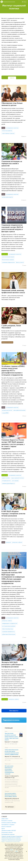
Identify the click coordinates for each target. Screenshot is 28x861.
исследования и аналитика (12, 128)
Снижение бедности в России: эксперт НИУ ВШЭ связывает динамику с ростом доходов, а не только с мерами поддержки (12, 444)
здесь (12, 849)
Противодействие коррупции (7, 834)
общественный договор (7, 629)
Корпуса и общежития (6, 826)
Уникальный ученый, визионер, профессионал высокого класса (13, 291)
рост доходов (15, 480)
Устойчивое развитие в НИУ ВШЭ (8, 822)
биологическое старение (8, 259)
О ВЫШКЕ (4, 816)
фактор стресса (20, 262)
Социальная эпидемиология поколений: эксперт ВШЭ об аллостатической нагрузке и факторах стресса (12, 228)
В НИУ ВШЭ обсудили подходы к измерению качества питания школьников (13, 513)
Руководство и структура (6, 820)
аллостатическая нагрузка (8, 256)
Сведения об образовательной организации (11, 839)
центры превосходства (7, 197)
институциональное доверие (8, 626)
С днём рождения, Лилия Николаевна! (11, 326)
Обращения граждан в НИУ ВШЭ (8, 830)
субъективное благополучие (8, 634)
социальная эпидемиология (8, 262)
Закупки (3, 828)
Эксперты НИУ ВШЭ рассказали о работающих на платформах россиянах (12, 664)
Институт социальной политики (14, 7)
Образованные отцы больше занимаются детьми (11, 104)
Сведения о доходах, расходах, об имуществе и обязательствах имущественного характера (11, 837)
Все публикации (9, 807)
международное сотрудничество (9, 623)
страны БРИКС (5, 413)
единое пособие (6, 478)
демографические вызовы (19, 410)
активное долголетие (7, 410)
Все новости (14, 711)
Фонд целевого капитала (6, 832)
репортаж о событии (17, 542)
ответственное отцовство (8, 133)
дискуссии (8, 542)
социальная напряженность (8, 631)
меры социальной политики (17, 478)
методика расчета (6, 480)
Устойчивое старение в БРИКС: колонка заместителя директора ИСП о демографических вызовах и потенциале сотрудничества (13, 370)
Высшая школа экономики (9, 1)
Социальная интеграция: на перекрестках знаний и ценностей (11, 163)
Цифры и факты (4, 818)
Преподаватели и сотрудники (7, 824)
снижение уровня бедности (8, 483)
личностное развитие (7, 130)
